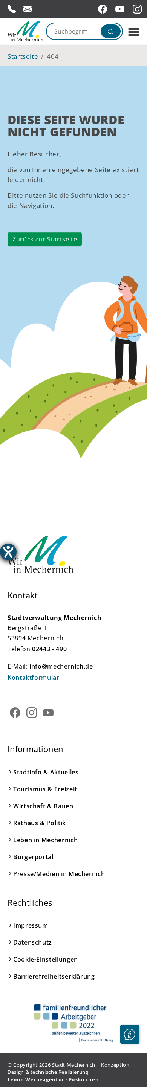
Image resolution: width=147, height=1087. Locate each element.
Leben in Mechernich (45, 840)
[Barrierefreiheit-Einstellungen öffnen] (8, 552)
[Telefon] (12, 9)
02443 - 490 (49, 649)
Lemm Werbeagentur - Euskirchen (53, 1079)
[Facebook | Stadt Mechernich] (103, 9)
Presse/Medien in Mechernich (59, 874)
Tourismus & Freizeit (45, 789)
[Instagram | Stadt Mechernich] (138, 9)
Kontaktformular (34, 677)
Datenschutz (32, 942)
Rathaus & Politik (39, 823)
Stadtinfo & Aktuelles (45, 772)
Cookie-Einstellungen (45, 959)
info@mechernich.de (61, 666)
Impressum (30, 925)
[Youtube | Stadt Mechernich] (121, 9)
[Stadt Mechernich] (24, 31)
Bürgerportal (33, 857)
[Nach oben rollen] (129, 1057)
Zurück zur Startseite (44, 239)
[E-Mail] (27, 9)
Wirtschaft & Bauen (43, 806)
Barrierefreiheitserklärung (54, 976)
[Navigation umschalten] (133, 32)
